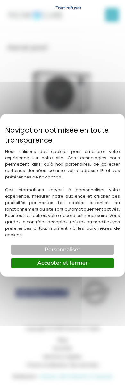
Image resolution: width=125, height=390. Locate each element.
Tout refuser (68, 7)
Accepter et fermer (63, 263)
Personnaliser (62, 249)
